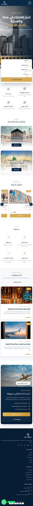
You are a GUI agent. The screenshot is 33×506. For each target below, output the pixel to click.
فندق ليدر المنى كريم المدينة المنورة (18, 344)
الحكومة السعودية (28, 474)
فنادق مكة (30, 455)
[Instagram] (28, 445)
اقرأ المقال (27, 317)
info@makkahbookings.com (25, 491)
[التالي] (2, 204)
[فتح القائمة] (29, 3)
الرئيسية (31, 452)
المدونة (30, 462)
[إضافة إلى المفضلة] (11, 191)
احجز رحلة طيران (15, 414)
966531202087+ (27, 488)
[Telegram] (18, 445)
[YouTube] (24, 445)
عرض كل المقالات (17, 282)
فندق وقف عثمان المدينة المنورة (19, 309)
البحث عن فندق (18, 79)
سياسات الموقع (29, 479)
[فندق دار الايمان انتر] (20, 197)
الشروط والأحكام (29, 477)
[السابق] (31, 204)
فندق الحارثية (4, 205)
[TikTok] (21, 445)
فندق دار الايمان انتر (26, 205)
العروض (30, 460)
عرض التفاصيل (20, 216)
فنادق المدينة (29, 457)
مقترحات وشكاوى (29, 472)
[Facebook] (31, 445)
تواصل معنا (17, 419)
